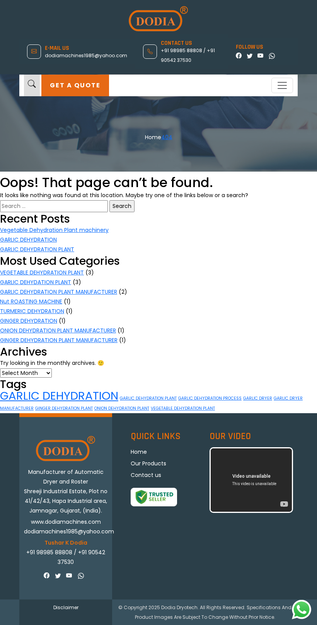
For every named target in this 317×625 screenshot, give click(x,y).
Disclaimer (65, 607)
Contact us (146, 475)
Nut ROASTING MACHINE (31, 301)
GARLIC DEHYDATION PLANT (35, 282)
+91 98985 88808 (182, 50)
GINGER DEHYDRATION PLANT (64, 408)
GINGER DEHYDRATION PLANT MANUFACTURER (59, 340)
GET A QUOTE (75, 85)
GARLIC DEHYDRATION (28, 240)
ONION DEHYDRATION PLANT (121, 408)
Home (153, 137)
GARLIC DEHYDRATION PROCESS (210, 398)
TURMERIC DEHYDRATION (32, 311)
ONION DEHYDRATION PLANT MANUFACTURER (58, 330)
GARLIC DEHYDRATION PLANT (37, 249)
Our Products (148, 463)
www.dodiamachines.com (66, 522)
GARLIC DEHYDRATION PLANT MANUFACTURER (58, 292)
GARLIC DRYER (257, 398)
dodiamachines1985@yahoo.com (86, 55)
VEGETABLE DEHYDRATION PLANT (42, 272)
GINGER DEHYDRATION (28, 321)
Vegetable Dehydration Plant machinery (54, 230)
